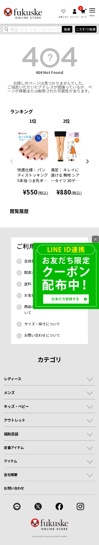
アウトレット (14, 420)
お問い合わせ (14, 488)
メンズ (9, 392)
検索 (67, 29)
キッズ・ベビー (16, 406)
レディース (12, 378)
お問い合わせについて (42, 335)
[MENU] (92, 10)
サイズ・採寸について (42, 323)
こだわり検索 (86, 29)
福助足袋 (11, 434)
